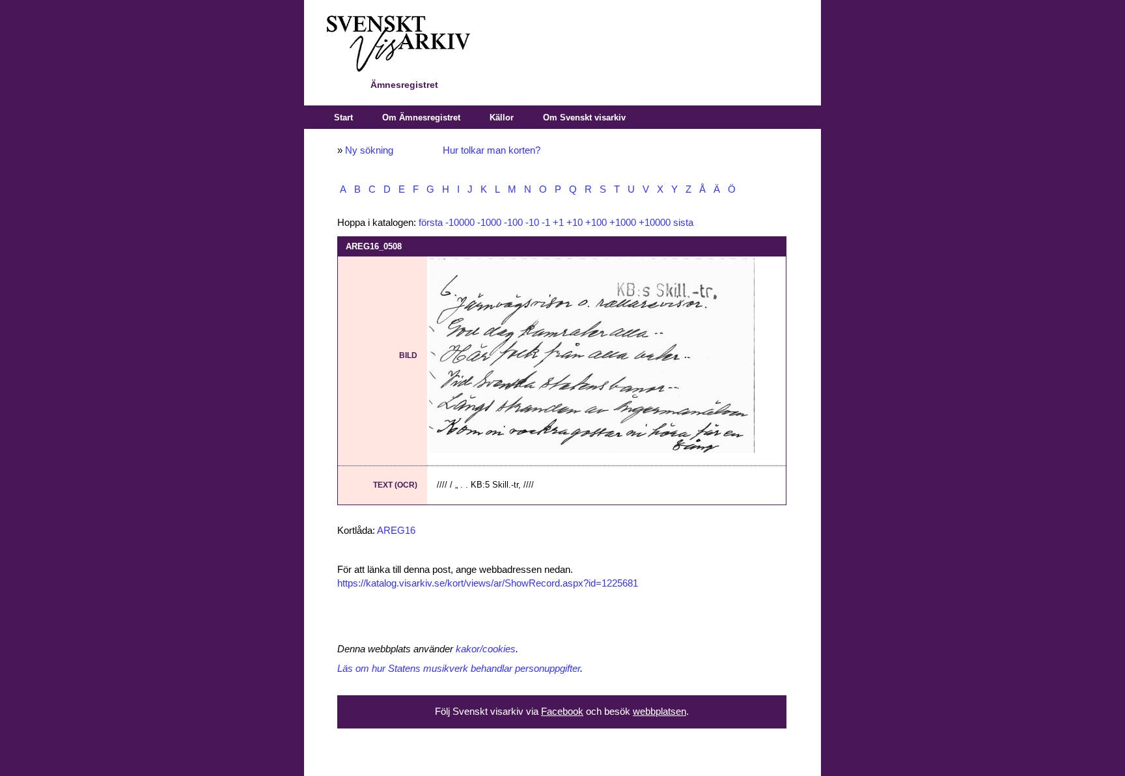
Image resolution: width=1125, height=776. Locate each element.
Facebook (562, 711)
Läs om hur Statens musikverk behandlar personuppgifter (458, 668)
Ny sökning (369, 150)
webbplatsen (659, 711)
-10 (532, 222)
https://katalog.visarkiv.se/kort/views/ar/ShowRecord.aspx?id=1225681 (487, 583)
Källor (502, 117)
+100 (596, 222)
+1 (558, 222)
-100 (513, 222)
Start (343, 117)
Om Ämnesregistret (421, 117)
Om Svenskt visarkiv (584, 117)
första (431, 222)
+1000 (622, 222)
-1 (546, 222)
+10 (574, 222)
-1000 (489, 222)
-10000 (460, 222)
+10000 (655, 222)
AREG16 (396, 530)
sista (683, 222)
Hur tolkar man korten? (491, 150)
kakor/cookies (486, 649)
